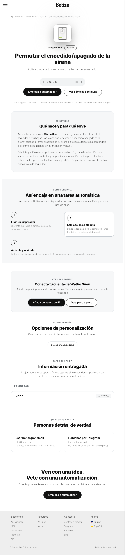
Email (66, 534)
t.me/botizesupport (77, 442)
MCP (13, 526)
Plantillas (15, 534)
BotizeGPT (69, 530)
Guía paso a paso (81, 302)
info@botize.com (24, 442)
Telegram (68, 526)
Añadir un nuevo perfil (46, 302)
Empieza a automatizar (42, 91)
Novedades (16, 530)
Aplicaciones (17, 16)
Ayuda (40, 526)
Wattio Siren (31, 16)
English (97, 522)
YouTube (42, 522)
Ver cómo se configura (83, 91)
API (12, 539)
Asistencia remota (73, 522)
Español (97, 526)
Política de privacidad (105, 547)
